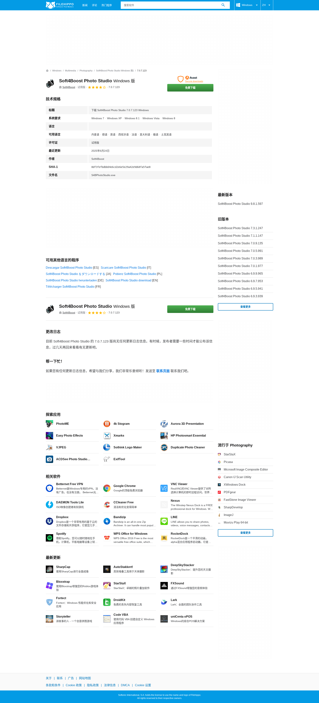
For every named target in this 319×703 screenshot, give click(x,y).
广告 (71, 678)
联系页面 (163, 371)
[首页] (47, 70)
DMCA (125, 685)
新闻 (85, 5)
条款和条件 (53, 685)
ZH (264, 5)
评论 (94, 5)
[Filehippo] (59, 5)
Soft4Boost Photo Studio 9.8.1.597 (240, 203)
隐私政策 (93, 685)
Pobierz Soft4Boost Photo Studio (134, 273)
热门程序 (107, 5)
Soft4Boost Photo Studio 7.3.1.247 (240, 228)
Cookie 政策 (74, 685)
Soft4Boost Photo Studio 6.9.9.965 (240, 273)
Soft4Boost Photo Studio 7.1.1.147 (240, 235)
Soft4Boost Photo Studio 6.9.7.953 (240, 281)
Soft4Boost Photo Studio (97, 80)
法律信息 (110, 685)
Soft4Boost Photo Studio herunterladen (71, 280)
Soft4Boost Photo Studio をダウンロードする (75, 273)
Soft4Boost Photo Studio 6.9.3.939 (240, 296)
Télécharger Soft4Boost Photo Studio (70, 286)
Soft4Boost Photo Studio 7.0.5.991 (240, 250)
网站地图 (85, 678)
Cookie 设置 (143, 685)
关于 (49, 678)
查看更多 (245, 306)
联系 (60, 678)
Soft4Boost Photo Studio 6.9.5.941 (240, 288)
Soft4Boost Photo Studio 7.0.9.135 (240, 243)
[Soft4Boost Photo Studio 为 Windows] (50, 83)
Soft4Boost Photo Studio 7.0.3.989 (240, 258)
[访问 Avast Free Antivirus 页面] (190, 79)
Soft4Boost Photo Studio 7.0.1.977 (240, 266)
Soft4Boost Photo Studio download (128, 280)
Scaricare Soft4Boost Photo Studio (123, 267)
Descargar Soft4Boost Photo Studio (69, 267)
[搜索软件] (223, 5)
